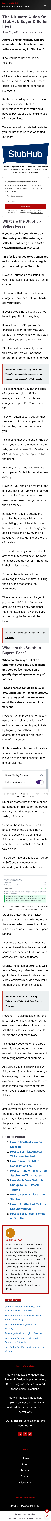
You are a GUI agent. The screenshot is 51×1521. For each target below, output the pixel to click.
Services (25, 1470)
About (25, 1464)
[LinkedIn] (20, 1434)
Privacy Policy (20, 1514)
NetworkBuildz (10, 3)
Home (25, 1458)
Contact (25, 1476)
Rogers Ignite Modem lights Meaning (23, 1333)
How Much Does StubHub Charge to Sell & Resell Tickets (26, 1185)
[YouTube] (30, 1434)
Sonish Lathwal (14, 1240)
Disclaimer (25, 1482)
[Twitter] (25, 1434)
